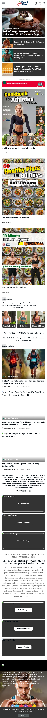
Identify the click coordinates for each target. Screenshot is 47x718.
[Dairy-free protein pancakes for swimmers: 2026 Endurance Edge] (23, 22)
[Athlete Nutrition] (9, 319)
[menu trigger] (4, 3)
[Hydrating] (23, 319)
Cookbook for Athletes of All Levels (18, 148)
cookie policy (27, 711)
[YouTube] (30, 706)
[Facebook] (13, 706)
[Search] (44, 3)
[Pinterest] (21, 706)
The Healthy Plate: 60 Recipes (15, 218)
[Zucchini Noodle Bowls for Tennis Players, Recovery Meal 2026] (7, 43)
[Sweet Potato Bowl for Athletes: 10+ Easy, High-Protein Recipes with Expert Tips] (23, 405)
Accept (23, 715)
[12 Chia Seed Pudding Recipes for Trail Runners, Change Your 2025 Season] (23, 364)
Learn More (5, 153)
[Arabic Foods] (23, 647)
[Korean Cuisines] (23, 628)
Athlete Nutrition (12, 28)
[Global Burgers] (23, 610)
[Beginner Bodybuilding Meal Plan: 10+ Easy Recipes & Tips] (23, 447)
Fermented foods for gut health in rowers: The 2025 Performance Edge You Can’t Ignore (28, 56)
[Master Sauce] (23, 504)
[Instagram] (26, 706)
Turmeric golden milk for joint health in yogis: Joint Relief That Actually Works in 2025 (27, 69)
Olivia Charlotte (9, 387)
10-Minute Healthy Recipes (14, 287)
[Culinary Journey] (23, 522)
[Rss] (34, 706)
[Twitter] (17, 706)
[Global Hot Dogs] (23, 541)
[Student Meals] (38, 319)
